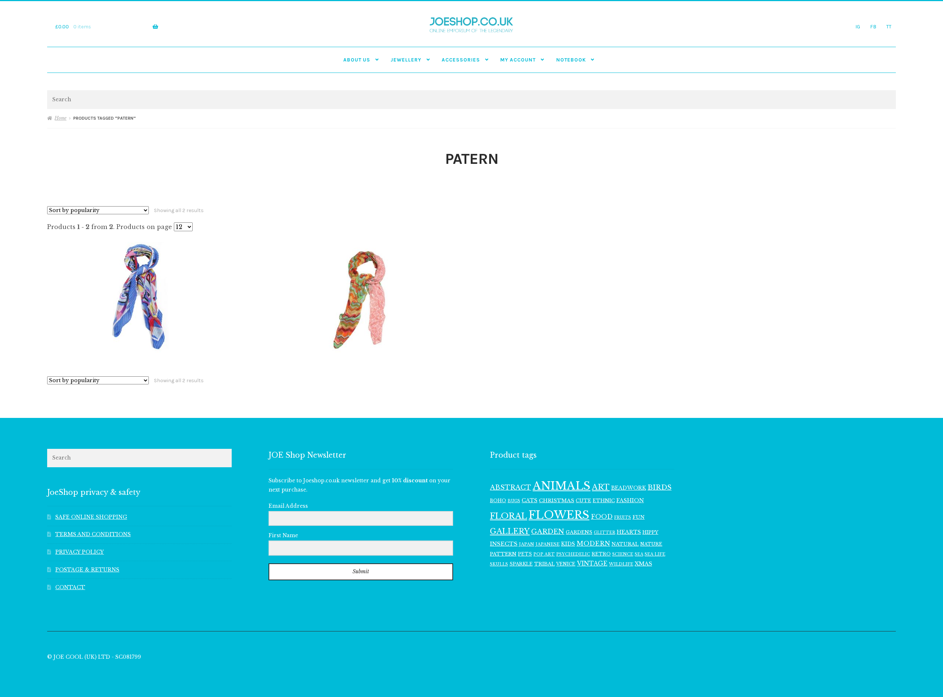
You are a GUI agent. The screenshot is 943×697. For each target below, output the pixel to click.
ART (601, 487)
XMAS (643, 563)
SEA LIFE (655, 554)
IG (857, 26)
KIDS (568, 544)
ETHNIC (604, 500)
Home (60, 118)
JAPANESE (548, 544)
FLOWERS (559, 515)
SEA (639, 554)
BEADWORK (628, 488)
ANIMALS (561, 486)
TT (888, 26)
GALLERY (510, 531)
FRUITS (622, 517)
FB (873, 26)
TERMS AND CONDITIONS (93, 534)
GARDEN (547, 531)
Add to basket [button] (139, 297)
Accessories (461, 60)
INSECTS (504, 543)
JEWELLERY (405, 60)
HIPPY (650, 532)
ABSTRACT (510, 487)
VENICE (565, 564)
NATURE (651, 544)
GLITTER (604, 532)
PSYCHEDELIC (573, 554)
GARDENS (579, 532)
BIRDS (660, 487)
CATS (529, 500)
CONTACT (70, 587)
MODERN (593, 544)
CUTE (583, 500)
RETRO (601, 554)
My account (518, 60)
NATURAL (625, 544)
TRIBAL (544, 564)
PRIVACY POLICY (79, 552)
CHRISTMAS (556, 500)
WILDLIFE (621, 564)
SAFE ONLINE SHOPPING (91, 517)
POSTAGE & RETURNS (87, 570)
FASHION (630, 500)
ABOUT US (356, 60)
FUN (638, 517)
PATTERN (503, 554)
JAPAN (526, 544)
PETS (525, 554)
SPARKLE (521, 564)
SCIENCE (622, 554)
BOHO (498, 500)
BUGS (514, 501)
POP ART (544, 554)
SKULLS (499, 564)
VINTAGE (592, 563)
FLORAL (508, 516)
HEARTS (629, 532)
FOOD (602, 516)
